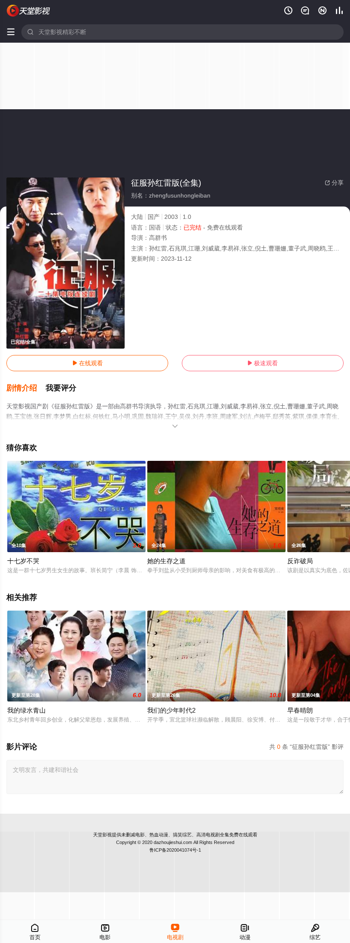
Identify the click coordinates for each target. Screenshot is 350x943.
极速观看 (262, 363)
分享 (334, 182)
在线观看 (87, 363)
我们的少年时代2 (171, 710)
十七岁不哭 (23, 561)
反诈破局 (300, 561)
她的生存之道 (166, 561)
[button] (26, 388)
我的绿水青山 (26, 710)
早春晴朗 (300, 710)
